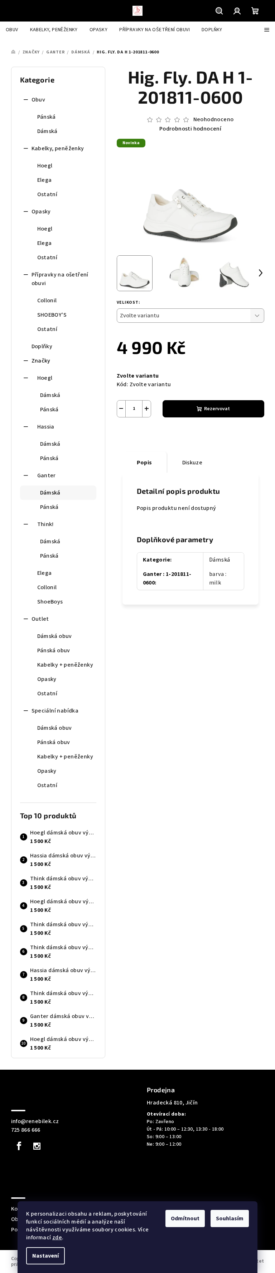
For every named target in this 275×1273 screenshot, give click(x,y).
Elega (44, 180)
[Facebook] (19, 1146)
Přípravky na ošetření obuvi (60, 279)
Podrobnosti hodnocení (190, 129)
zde (57, 1237)
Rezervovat (217, 408)
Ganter (46, 475)
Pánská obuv (53, 650)
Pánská (46, 117)
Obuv (38, 100)
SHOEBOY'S (52, 315)
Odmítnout (185, 1218)
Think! (45, 524)
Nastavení (45, 1256)
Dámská (47, 131)
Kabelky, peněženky (58, 148)
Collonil (47, 300)
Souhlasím (229, 1218)
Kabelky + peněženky (65, 665)
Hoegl (45, 166)
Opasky (41, 212)
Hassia (45, 427)
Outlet (40, 619)
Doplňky (42, 346)
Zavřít (157, 434)
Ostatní (47, 194)
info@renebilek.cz (35, 1121)
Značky (41, 361)
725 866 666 (25, 1130)
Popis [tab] (144, 463)
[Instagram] (37, 1146)
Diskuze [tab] (192, 463)
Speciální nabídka (55, 711)
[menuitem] (12, 30)
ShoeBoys (50, 602)
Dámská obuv (54, 636)
